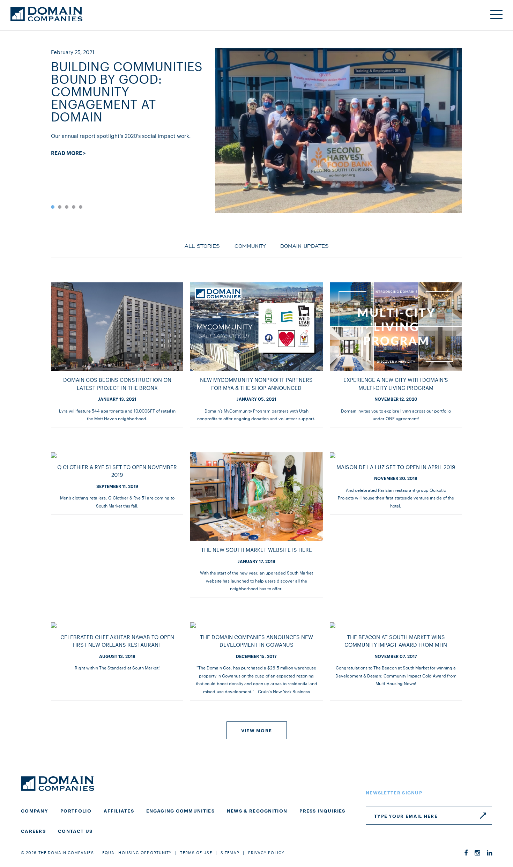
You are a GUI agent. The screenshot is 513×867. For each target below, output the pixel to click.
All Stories (202, 245)
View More (256, 730)
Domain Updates (304, 245)
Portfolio (75, 810)
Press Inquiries (322, 810)
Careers (33, 831)
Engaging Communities (180, 810)
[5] (80, 207)
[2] (59, 207)
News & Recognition (257, 810)
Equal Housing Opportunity (137, 852)
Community (250, 245)
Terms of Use (196, 852)
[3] (66, 207)
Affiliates (119, 810)
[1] (52, 207)
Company (34, 810)
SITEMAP (230, 852)
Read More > (68, 152)
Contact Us (75, 831)
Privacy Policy (266, 852)
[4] (73, 207)
